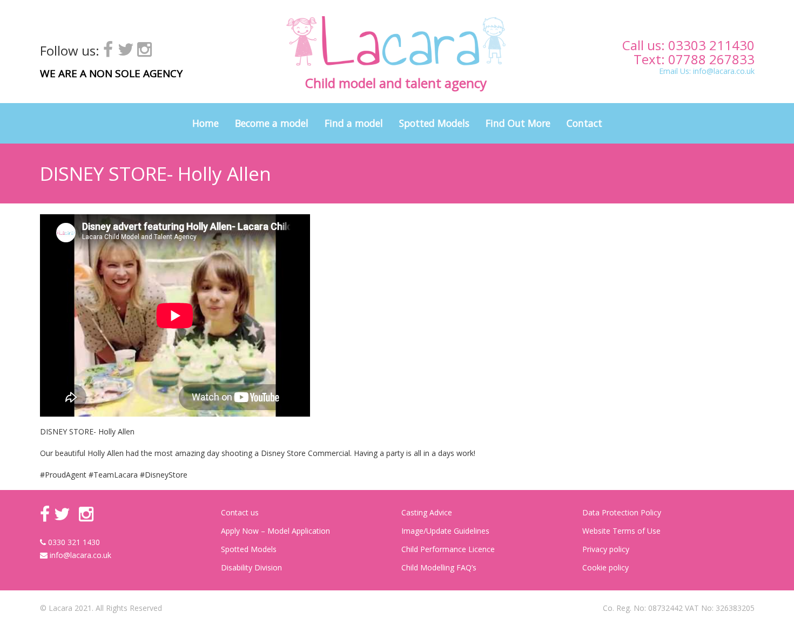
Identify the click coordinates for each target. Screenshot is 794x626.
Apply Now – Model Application (275, 531)
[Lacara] (396, 41)
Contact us (240, 512)
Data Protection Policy (621, 512)
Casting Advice (426, 512)
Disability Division (251, 567)
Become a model (271, 123)
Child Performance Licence (448, 549)
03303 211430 (711, 45)
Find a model (354, 123)
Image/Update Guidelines (445, 531)
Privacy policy (605, 549)
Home (205, 123)
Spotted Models (434, 123)
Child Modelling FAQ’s (438, 567)
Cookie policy (605, 567)
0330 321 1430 (73, 542)
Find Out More (518, 123)
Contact (584, 123)
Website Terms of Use (621, 531)
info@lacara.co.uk (724, 71)
